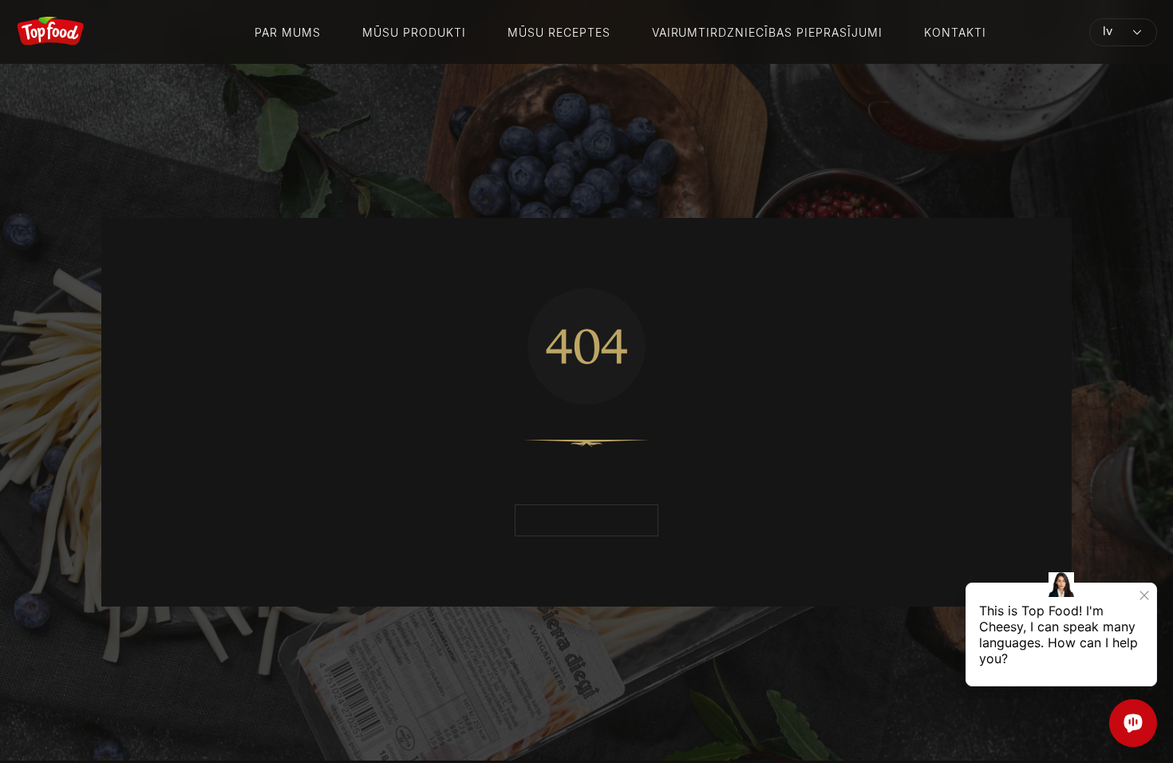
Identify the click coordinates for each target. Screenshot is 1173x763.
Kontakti (955, 32)
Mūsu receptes (559, 32)
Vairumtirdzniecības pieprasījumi (767, 32)
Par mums (288, 32)
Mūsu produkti (414, 32)
